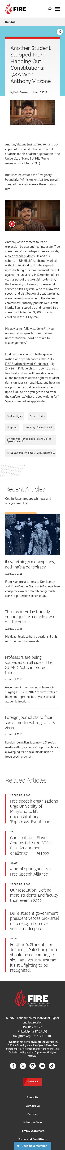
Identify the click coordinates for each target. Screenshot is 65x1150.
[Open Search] (50, 9)
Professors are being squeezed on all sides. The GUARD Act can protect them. (28, 664)
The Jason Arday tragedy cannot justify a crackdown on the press (29, 616)
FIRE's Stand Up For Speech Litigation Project (31, 452)
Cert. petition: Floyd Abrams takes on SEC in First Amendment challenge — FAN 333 (31, 845)
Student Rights (15, 416)
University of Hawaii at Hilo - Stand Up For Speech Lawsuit (29, 440)
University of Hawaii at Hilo (39, 427)
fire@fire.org (22, 1036)
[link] (16, 8)
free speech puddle (20, 256)
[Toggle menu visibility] (57, 8)
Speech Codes (37, 416)
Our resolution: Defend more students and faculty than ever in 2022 (34, 895)
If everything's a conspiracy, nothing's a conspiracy (30, 564)
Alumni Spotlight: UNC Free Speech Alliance (30, 871)
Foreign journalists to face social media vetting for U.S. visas (30, 722)
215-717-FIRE (42, 1036)
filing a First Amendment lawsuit (38, 270)
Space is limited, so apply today (25, 401)
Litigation (12, 427)
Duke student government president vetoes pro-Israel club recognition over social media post (34, 920)
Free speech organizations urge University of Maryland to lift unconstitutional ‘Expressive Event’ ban (34, 811)
